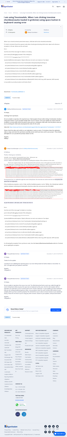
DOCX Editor (18, 359)
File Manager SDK (8, 357)
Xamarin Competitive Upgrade (43, 345)
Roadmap (55, 376)
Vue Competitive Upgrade (42, 343)
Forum (10, 13)
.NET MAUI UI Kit (39, 366)
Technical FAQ (28, 359)
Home (5, 13)
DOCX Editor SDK (8, 364)
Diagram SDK (7, 355)
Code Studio (7, 372)
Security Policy (36, 430)
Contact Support (56, 310)
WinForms (15, 13)
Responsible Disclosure (9, 432)
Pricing (17, 338)
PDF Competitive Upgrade (42, 353)
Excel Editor (18, 361)
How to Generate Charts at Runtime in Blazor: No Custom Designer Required (24, 2)
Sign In (58, 6)
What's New (55, 373)
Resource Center (29, 371)
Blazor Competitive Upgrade (42, 333)
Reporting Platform (8, 377)
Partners (55, 348)
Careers (55, 343)
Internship (55, 345)
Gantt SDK (6, 347)
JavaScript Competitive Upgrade (43, 338)
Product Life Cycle (29, 345)
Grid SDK (6, 340)
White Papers (28, 354)
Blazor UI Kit (38, 371)
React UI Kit (38, 368)
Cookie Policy (16, 430)
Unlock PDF (18, 344)
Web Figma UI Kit (39, 376)
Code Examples (28, 362)
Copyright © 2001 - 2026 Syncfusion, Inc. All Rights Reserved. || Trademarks (22, 434)
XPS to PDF (17, 352)
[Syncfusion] (11, 426)
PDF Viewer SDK (8, 362)
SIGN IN (7, 317)
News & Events (56, 340)
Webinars (27, 369)
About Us (55, 333)
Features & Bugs (29, 340)
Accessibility (28, 364)
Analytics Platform (8, 374)
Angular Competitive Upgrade (43, 336)
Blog (54, 338)
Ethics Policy (20, 432)
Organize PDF (18, 354)
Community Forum (29, 333)
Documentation (56, 356)
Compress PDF (18, 349)
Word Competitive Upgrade (42, 355)
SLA (26, 343)
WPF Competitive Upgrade (42, 350)
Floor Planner (18, 356)
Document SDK (7, 359)
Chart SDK (6, 342)
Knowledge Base (29, 336)
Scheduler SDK (7, 345)
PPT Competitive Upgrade (42, 360)
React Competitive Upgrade (42, 340)
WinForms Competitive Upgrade (43, 348)
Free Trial (17, 335)
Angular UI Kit (39, 373)
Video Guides (56, 366)
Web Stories (28, 367)
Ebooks (26, 352)
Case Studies (28, 357)
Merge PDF (17, 347)
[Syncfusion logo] (7, 6)
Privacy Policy (7, 430)
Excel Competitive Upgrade (42, 357)
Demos (54, 354)
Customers (55, 336)
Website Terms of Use (26, 430)
